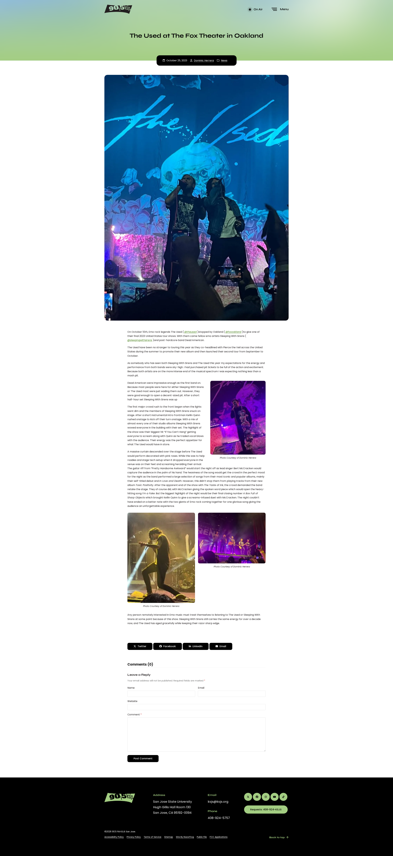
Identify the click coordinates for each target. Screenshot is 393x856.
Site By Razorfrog (185, 837)
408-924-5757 (219, 818)
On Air (258, 9)
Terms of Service (152, 837)
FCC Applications (219, 837)
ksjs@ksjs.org (218, 801)
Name (131, 688)
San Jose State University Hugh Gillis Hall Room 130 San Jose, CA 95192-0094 (172, 807)
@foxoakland (233, 332)
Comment (134, 714)
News (224, 60)
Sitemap (168, 837)
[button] (280, 9)
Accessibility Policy (114, 837)
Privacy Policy (134, 837)
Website (132, 701)
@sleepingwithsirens (139, 340)
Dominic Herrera (204, 60)
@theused (190, 332)
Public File (202, 837)
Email (201, 688)
